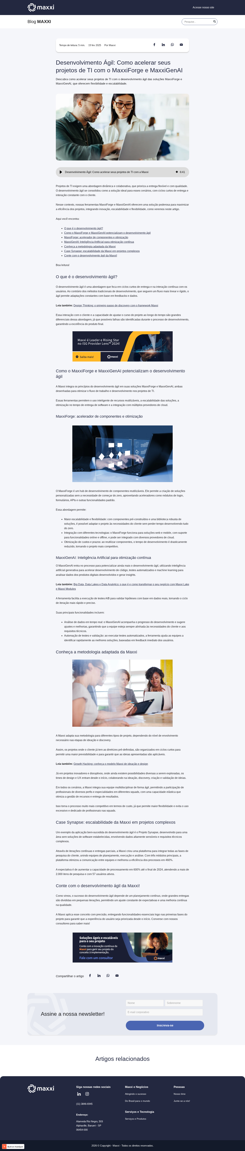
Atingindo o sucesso (135, 1094)
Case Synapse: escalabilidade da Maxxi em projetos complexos (102, 251)
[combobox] (200, 21)
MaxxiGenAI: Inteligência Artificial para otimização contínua (99, 241)
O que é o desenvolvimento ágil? (83, 228)
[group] (122, 172)
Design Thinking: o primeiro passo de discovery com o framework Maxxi (116, 305)
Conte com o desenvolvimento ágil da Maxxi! (90, 255)
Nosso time (180, 1094)
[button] (61, 172)
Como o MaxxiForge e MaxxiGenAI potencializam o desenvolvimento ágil (107, 232)
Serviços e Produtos (135, 1118)
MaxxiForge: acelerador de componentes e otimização (96, 237)
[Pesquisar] (215, 21)
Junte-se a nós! (182, 1101)
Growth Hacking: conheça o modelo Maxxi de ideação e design (111, 763)
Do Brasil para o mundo (137, 1101)
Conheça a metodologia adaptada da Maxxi (90, 246)
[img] (177, 172)
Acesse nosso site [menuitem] (203, 7)
